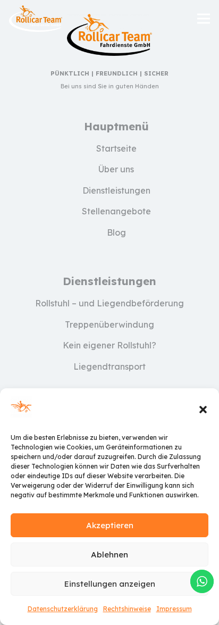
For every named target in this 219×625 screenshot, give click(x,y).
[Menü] (203, 18)
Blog (116, 232)
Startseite (116, 148)
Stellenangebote (116, 211)
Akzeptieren (109, 525)
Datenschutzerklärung (63, 609)
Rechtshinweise (127, 609)
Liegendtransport (109, 366)
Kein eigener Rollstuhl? (109, 345)
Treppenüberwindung (109, 324)
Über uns (116, 169)
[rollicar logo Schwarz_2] (35, 18)
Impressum (174, 609)
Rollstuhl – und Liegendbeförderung (109, 303)
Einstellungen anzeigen (109, 584)
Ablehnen (109, 554)
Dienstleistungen (116, 190)
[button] (203, 409)
